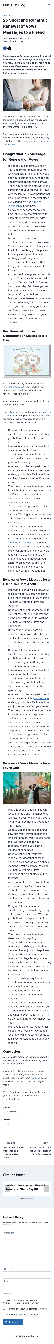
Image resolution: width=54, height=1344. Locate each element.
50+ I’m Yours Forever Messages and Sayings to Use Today (14, 1150)
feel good (35, 1078)
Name (8, 1269)
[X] (9, 48)
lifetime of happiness (20, 542)
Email (7, 1281)
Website (8, 1293)
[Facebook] (5, 48)
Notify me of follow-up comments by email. (27, 1309)
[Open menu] (48, 5)
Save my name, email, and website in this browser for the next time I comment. (24, 1301)
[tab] (22, 1198)
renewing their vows (13, 387)
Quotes (6, 15)
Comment (10, 1233)
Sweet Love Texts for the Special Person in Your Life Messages (40, 1149)
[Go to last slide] (7, 1188)
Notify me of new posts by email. (22, 1314)
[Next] (46, 1188)
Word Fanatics (11, 38)
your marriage (41, 698)
